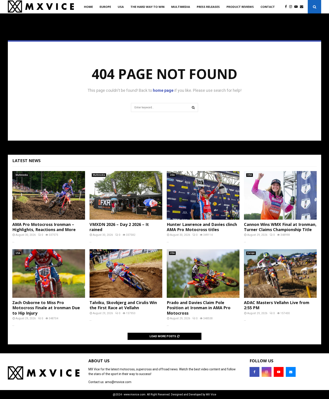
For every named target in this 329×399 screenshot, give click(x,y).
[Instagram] (291, 6)
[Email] (303, 6)
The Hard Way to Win (147, 7)
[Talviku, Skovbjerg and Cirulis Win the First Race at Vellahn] (126, 273)
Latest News (26, 160)
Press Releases (208, 7)
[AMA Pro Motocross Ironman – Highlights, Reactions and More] (48, 195)
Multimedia (180, 7)
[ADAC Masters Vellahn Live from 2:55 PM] (280, 273)
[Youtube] (297, 6)
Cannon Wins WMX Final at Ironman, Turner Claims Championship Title (280, 227)
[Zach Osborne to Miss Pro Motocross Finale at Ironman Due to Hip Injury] (48, 273)
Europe (105, 7)
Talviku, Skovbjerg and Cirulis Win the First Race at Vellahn (123, 305)
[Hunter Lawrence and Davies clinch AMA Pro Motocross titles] (203, 195)
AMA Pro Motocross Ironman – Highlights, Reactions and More (44, 227)
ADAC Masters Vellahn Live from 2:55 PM (276, 305)
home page (163, 90)
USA (121, 7)
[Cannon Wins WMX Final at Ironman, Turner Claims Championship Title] (280, 195)
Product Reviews (240, 7)
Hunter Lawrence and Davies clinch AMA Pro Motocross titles (202, 227)
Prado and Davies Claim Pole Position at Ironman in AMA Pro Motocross (199, 308)
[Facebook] (287, 6)
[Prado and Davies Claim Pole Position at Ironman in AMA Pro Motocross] (203, 273)
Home (88, 7)
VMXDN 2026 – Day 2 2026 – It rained (119, 227)
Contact (268, 7)
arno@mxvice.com (118, 382)
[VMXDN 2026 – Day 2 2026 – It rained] (126, 195)
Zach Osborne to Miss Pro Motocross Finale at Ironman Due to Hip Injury (46, 308)
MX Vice (211, 394)
